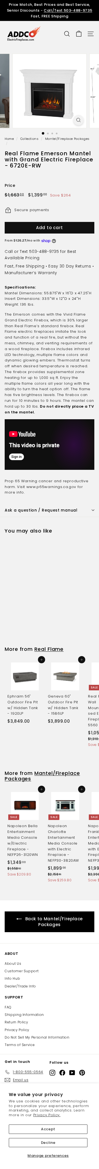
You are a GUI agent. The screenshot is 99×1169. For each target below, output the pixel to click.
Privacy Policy (17, 1030)
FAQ (8, 1007)
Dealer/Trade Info (20, 986)
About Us (13, 963)
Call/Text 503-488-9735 (68, 10)
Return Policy (16, 1022)
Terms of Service (20, 1044)
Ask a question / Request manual (41, 510)
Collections (29, 139)
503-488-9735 (44, 251)
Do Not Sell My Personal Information (37, 1037)
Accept (48, 1129)
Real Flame (49, 649)
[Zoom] (78, 120)
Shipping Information (24, 1014)
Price (10, 185)
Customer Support (21, 971)
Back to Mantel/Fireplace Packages (54, 922)
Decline (48, 1142)
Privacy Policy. (47, 1115)
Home (9, 139)
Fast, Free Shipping (24, 266)
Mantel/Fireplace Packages (67, 139)
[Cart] (78, 34)
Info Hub (12, 978)
